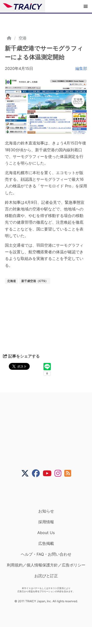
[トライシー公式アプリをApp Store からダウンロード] (49, 493)
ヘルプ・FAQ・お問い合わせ (46, 554)
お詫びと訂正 (46, 575)
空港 (22, 38)
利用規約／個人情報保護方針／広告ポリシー (46, 565)
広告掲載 (46, 543)
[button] (85, 6)
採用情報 (46, 521)
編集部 (81, 68)
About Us (46, 532)
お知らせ (46, 511)
